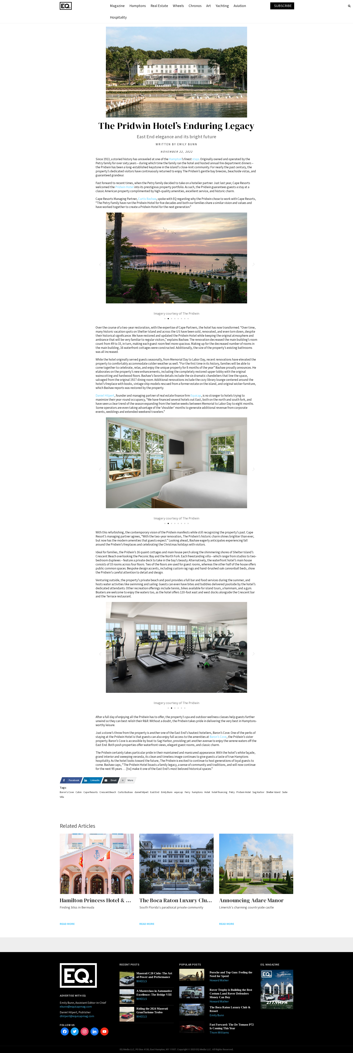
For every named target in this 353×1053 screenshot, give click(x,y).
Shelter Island (273, 792)
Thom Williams (219, 1032)
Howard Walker (219, 980)
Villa (62, 797)
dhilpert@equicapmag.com (77, 1016)
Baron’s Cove (218, 737)
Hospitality (118, 17)
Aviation (240, 5)
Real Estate (159, 5)
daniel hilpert (141, 792)
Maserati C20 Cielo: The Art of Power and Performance (154, 975)
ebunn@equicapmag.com (76, 1007)
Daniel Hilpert (105, 395)
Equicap (195, 395)
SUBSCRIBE (283, 5)
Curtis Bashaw (147, 199)
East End (154, 792)
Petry (232, 792)
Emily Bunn (166, 792)
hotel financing (219, 792)
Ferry (187, 792)
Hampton (175, 159)
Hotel (207, 792)
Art (208, 5)
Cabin (79, 792)
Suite (284, 792)
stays (195, 159)
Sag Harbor (258, 792)
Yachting (222, 5)
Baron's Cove (67, 792)
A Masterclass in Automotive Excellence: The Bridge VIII (154, 992)
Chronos (195, 5)
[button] (99, 264)
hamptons (197, 792)
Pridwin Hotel (124, 187)
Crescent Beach (107, 792)
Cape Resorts (90, 792)
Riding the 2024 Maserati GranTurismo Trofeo (152, 1010)
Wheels (178, 5)
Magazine (117, 5)
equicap (178, 792)
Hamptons (137, 5)
